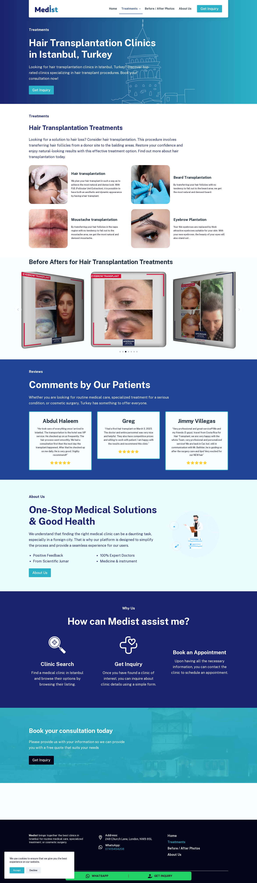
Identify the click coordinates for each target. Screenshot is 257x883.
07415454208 (114, 849)
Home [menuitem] (113, 8)
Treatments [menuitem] (129, 8)
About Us (39, 573)
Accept (17, 870)
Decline (33, 870)
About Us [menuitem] (185, 8)
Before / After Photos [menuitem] (159, 8)
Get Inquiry (210, 9)
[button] (18, 309)
